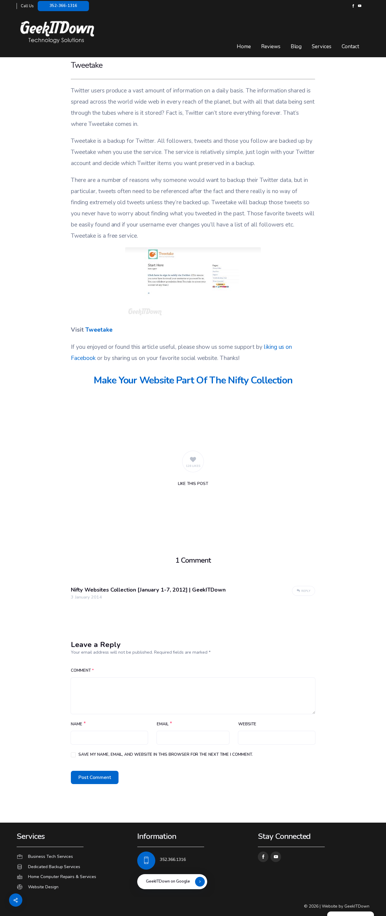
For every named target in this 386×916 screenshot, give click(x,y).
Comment (82, 670)
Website (247, 724)
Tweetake (98, 330)
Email (163, 724)
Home (244, 46)
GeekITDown (356, 906)
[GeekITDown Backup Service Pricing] (72, 867)
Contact (350, 46)
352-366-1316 (63, 5)
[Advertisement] (193, 417)
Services (321, 46)
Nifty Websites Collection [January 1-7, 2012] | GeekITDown (148, 589)
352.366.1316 (173, 859)
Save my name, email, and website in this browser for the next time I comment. (165, 754)
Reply (305, 591)
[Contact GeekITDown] (72, 857)
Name (76, 724)
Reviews (270, 46)
